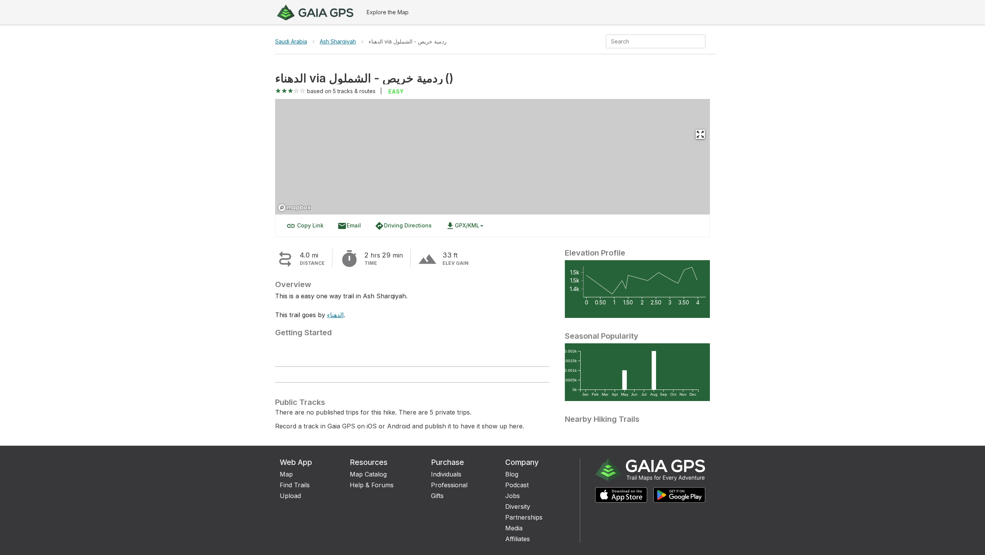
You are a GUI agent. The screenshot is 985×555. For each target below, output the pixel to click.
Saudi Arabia (291, 41)
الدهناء (335, 315)
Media (514, 528)
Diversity (517, 506)
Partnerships (524, 517)
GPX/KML (462, 226)
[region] (492, 156)
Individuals (446, 474)
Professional (449, 485)
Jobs (512, 496)
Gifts (437, 496)
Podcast (517, 485)
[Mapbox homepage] (294, 207)
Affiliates (517, 539)
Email (349, 226)
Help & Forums (372, 485)
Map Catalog (368, 474)
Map (286, 474)
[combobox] (649, 41)
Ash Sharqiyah (338, 41)
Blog (511, 474)
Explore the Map (388, 12)
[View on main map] (700, 134)
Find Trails (295, 485)
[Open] (702, 42)
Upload (290, 496)
